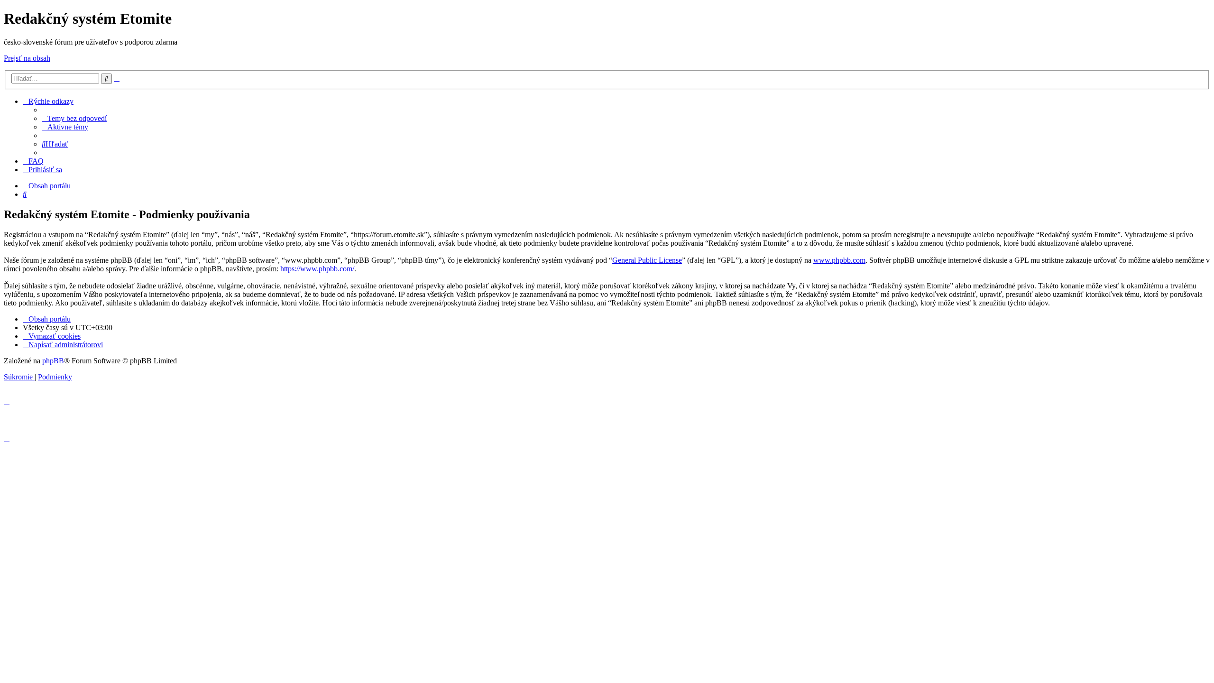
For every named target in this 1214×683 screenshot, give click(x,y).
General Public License (647, 260)
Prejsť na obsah (27, 58)
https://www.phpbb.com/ (317, 269)
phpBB (53, 361)
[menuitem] (74, 118)
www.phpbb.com (839, 260)
